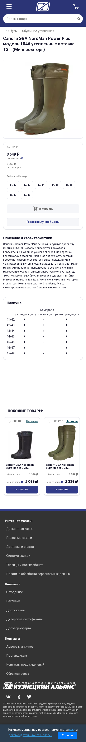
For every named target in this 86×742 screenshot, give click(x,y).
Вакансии (13, 601)
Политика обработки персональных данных (38, 574)
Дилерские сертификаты (24, 619)
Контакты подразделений (25, 664)
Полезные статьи (19, 538)
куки (72, 729)
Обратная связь (17, 673)
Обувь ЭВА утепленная (38, 31)
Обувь (12, 31)
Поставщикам (16, 655)
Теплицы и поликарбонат (24, 565)
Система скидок (18, 556)
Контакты (12, 639)
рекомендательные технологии (30, 735)
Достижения (15, 610)
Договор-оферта (18, 628)
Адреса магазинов (20, 646)
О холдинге (14, 592)
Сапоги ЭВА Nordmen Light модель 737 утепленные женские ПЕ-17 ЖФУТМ (20, 469)
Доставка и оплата (20, 547)
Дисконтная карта (19, 529)
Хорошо (67, 735)
